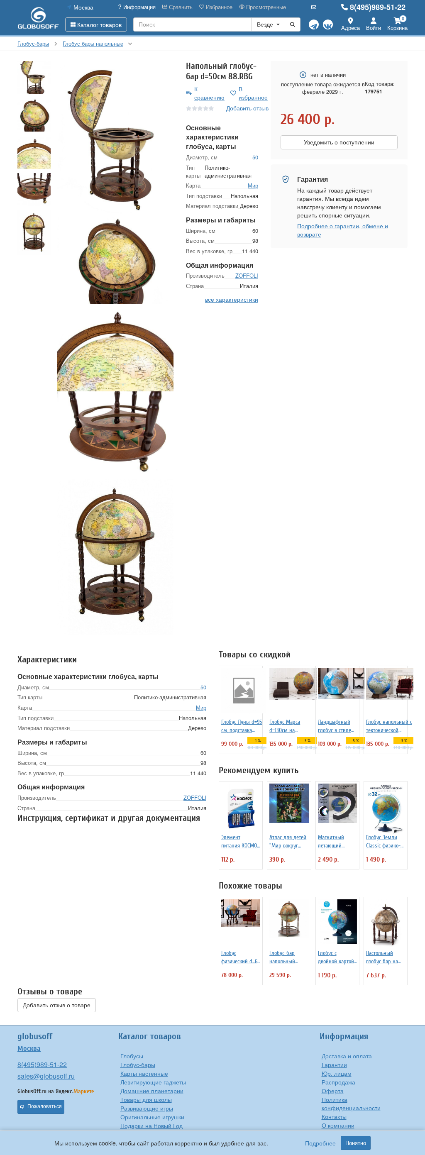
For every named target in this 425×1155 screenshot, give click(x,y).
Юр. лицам (337, 1073)
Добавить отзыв (247, 108)
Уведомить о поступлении (339, 142)
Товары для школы (146, 1099)
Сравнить (180, 7)
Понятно (355, 1143)
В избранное (253, 93)
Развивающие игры (146, 1108)
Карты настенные (144, 1073)
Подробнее (320, 1143)
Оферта (333, 1091)
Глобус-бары (137, 1064)
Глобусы (131, 1056)
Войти (373, 28)
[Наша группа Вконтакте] (328, 24)
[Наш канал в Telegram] (314, 24)
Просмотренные (265, 7)
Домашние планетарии (151, 1091)
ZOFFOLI (246, 275)
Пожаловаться (44, 1106)
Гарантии (334, 1064)
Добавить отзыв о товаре (56, 1005)
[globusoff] (38, 17)
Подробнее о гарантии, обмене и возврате (342, 230)
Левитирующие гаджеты (153, 1082)
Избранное (218, 7)
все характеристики (231, 299)
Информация (139, 7)
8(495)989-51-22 (377, 7)
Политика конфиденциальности (351, 1103)
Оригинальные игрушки (152, 1117)
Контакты (334, 1116)
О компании (338, 1125)
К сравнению (209, 93)
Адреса (350, 28)
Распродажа (338, 1082)
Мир (253, 185)
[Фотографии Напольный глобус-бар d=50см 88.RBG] (115, 138)
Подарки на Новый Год (151, 1125)
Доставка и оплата (347, 1056)
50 (255, 157)
